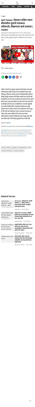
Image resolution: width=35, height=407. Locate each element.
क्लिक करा (30, 126)
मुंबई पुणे (19, 6)
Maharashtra (4, 132)
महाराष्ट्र (13, 6)
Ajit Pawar (8, 147)
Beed (3, 147)
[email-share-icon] (17, 78)
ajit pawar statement (19, 151)
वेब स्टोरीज (26, 6)
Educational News (23, 147)
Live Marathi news (22, 134)
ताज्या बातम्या (5, 6)
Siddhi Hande (9, 68)
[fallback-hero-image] (7, 203)
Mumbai (16, 132)
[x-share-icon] (6, 78)
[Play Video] (17, 54)
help (30, 147)
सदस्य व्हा (8, 123)
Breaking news (25, 130)
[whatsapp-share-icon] (2, 78)
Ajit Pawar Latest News (7, 151)
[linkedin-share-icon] (13, 78)
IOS (25, 136)
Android (19, 136)
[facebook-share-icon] (10, 78)
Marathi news (7, 130)
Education (15, 147)
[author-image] (2, 68)
